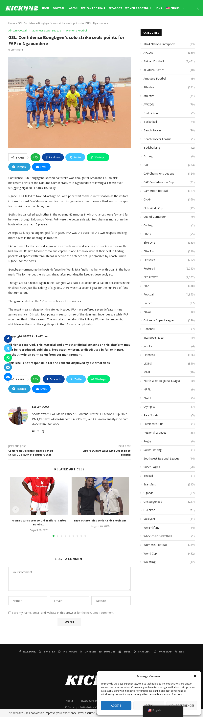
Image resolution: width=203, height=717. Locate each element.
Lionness (169, 355)
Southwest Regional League (169, 458)
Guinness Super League (169, 320)
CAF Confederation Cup (169, 182)
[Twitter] (166, 25)
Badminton (169, 113)
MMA (169, 372)
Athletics (169, 96)
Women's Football (169, 545)
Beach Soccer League (169, 139)
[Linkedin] (175, 25)
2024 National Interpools (169, 44)
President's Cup (169, 424)
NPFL (169, 389)
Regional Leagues (169, 432)
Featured (169, 268)
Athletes (169, 87)
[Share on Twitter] (8, 348)
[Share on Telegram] (8, 367)
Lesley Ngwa (40, 406)
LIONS (158, 8)
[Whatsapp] (193, 25)
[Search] (197, 8)
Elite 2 (169, 234)
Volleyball (169, 519)
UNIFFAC (169, 510)
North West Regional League (169, 381)
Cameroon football (169, 191)
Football (59, 8)
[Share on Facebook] (8, 339)
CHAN (169, 199)
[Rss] (198, 25)
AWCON (169, 104)
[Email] (184, 25)
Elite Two (169, 251)
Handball (169, 329)
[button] (195, 676)
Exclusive (169, 260)
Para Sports (169, 415)
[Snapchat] (189, 25)
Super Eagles (169, 467)
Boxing (169, 156)
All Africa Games (169, 70)
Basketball (169, 121)
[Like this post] (36, 157)
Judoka (169, 346)
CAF (169, 165)
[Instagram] (171, 25)
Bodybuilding (169, 147)
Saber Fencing (169, 450)
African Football (93, 8)
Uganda (169, 493)
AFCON (73, 8)
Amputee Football (169, 78)
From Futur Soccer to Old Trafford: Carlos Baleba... (39, 522)
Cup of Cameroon (169, 216)
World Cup (169, 553)
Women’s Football (138, 8)
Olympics (169, 406)
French (169, 303)
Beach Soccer (169, 130)
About (69, 701)
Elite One (169, 242)
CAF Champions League (169, 173)
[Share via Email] (8, 377)
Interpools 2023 (169, 337)
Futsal (169, 311)
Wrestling (169, 562)
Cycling (169, 225)
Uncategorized (169, 501)
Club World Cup (169, 208)
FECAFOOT (115, 8)
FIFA (169, 286)
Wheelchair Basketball (169, 536)
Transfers (169, 484)
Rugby (169, 441)
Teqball (169, 476)
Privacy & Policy (89, 701)
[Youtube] (180, 25)
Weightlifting (169, 527)
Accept (116, 706)
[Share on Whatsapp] (8, 358)
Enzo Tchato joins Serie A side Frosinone (100, 520)
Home (45, 8)
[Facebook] (162, 25)
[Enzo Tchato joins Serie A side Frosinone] (100, 496)
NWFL (169, 398)
